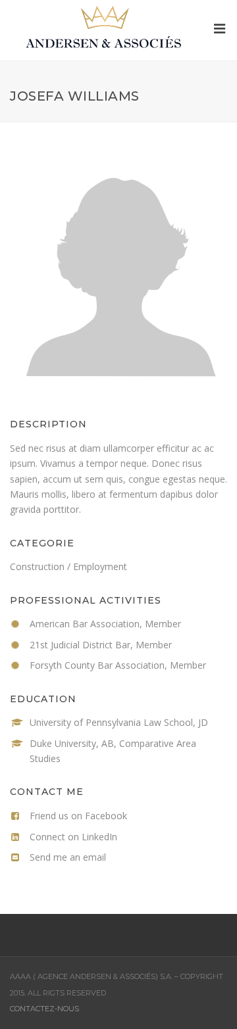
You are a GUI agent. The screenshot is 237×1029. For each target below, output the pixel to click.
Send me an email (68, 857)
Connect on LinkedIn (73, 836)
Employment (100, 566)
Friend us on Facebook (78, 815)
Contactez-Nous (44, 1008)
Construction (37, 566)
